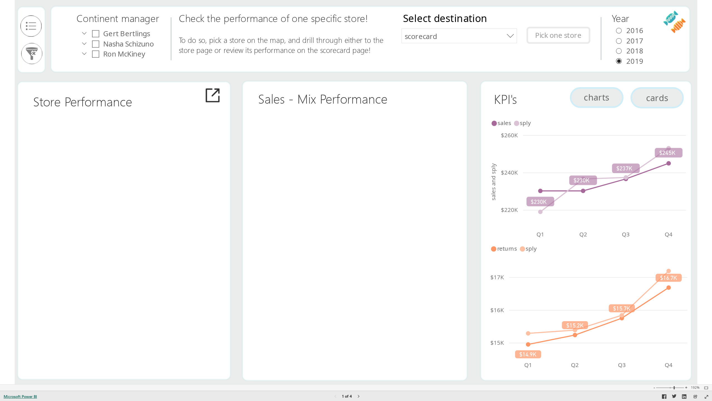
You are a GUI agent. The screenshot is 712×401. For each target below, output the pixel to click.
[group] (130, 20)
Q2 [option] (583, 234)
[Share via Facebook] (664, 397)
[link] (31, 26)
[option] (502, 123)
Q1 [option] (540, 234)
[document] (130, 20)
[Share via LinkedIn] (684, 397)
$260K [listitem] (509, 135)
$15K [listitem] (497, 342)
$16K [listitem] (497, 310)
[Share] (695, 397)
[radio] (640, 50)
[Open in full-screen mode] (706, 397)
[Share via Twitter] (674, 397)
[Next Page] (358, 396)
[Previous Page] (335, 396)
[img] (31, 40)
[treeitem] (138, 33)
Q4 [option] (669, 234)
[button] (558, 35)
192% (695, 387)
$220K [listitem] (509, 210)
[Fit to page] (705, 388)
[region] (356, 192)
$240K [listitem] (509, 172)
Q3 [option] (626, 234)
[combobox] (459, 35)
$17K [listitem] (497, 277)
